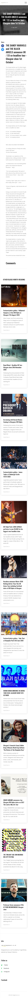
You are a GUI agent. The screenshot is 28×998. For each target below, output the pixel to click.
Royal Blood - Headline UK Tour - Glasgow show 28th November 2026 (13, 367)
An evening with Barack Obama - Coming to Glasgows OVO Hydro (13, 421)
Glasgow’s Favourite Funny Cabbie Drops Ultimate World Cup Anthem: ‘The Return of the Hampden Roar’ (14, 747)
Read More (6, 330)
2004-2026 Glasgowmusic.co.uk (14, 995)
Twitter (6, 965)
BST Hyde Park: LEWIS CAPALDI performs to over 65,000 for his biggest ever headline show (13, 529)
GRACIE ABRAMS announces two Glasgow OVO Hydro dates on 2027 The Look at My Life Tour (13, 802)
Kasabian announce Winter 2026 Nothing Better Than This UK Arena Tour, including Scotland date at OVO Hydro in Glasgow (13, 584)
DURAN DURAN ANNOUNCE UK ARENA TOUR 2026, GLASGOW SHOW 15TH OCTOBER (14, 693)
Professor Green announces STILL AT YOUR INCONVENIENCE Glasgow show (13, 907)
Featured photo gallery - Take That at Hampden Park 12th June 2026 (14, 639)
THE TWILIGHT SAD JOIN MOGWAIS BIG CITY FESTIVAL (13, 856)
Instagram (7, 971)
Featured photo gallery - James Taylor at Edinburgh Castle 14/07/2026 (12, 474)
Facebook (6, 968)
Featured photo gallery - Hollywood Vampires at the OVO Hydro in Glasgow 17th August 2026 (14, 312)
